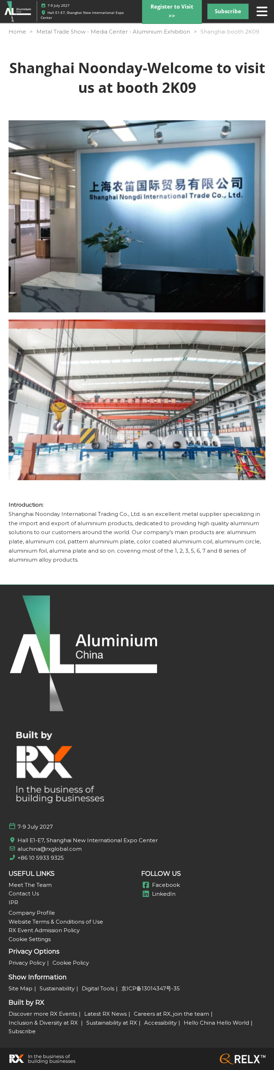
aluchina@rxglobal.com (49, 848)
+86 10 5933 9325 (40, 857)
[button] (228, 11)
